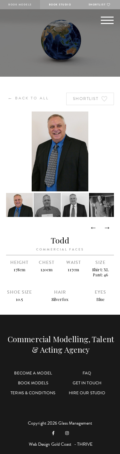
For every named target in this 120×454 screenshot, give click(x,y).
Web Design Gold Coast (50, 444)
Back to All (28, 98)
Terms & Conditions (33, 393)
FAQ (87, 373)
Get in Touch (87, 383)
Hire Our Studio (87, 393)
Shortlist (97, 5)
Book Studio (60, 5)
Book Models (20, 5)
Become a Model (33, 373)
